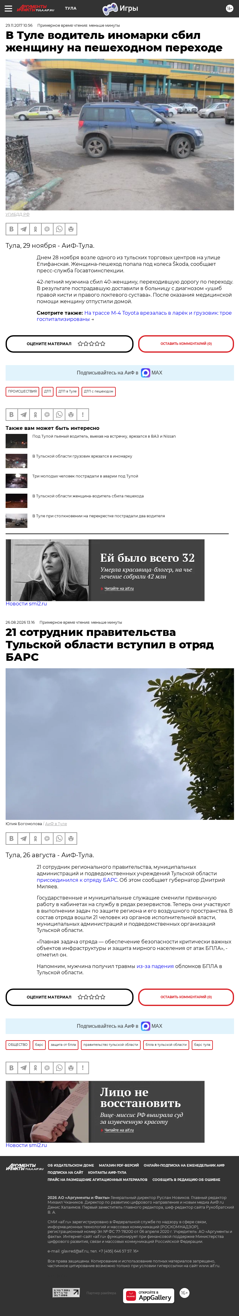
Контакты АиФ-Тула (107, 1173)
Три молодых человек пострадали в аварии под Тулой (85, 476)
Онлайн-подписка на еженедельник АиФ (184, 1165)
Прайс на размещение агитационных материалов (98, 1180)
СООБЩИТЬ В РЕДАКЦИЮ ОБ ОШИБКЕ (186, 1180)
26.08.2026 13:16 (20, 622)
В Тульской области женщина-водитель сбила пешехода (88, 496)
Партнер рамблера (101, 1293)
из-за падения (155, 966)
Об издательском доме (71, 1165)
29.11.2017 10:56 (19, 25)
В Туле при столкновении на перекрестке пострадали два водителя (98, 516)
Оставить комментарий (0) (186, 344)
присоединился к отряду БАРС (77, 880)
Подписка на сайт (65, 1173)
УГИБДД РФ (18, 214)
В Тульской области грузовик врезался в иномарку (82, 456)
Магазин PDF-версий (119, 1165)
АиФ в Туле (56, 823)
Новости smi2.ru (26, 604)
